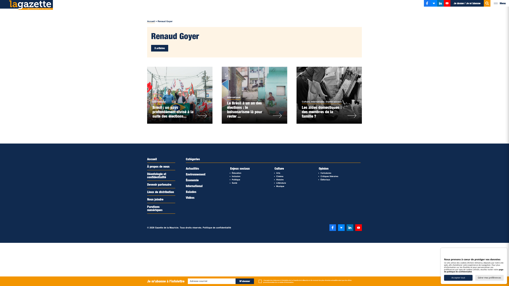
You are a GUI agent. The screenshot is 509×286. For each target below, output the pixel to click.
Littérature (281, 183)
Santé (234, 183)
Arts (278, 173)
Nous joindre (155, 199)
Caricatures (326, 173)
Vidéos (190, 197)
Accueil (151, 21)
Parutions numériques (155, 208)
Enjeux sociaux (334, 101)
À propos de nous (158, 166)
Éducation (236, 173)
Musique (280, 186)
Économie (192, 180)
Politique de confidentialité (217, 227)
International (159, 101)
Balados (191, 192)
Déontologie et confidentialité (156, 175)
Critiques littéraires (329, 176)
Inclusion (236, 176)
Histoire (280, 179)
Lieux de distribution (160, 192)
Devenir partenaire (159, 184)
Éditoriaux (325, 179)
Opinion (323, 168)
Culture (306, 101)
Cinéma (279, 176)
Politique (236, 179)
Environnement (195, 174)
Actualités (192, 168)
